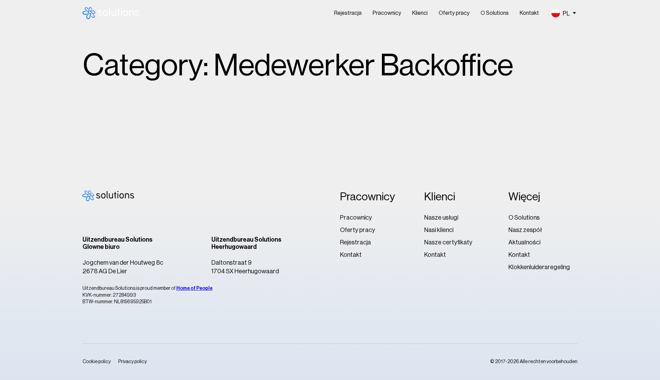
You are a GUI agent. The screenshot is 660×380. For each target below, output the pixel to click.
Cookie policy (96, 361)
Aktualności (524, 242)
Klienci (420, 13)
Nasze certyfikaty (448, 242)
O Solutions (495, 13)
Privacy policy (132, 361)
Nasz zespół (525, 230)
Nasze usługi (441, 217)
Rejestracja (348, 13)
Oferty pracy (454, 13)
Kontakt (529, 13)
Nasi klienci (438, 230)
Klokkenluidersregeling (539, 267)
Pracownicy (387, 13)
